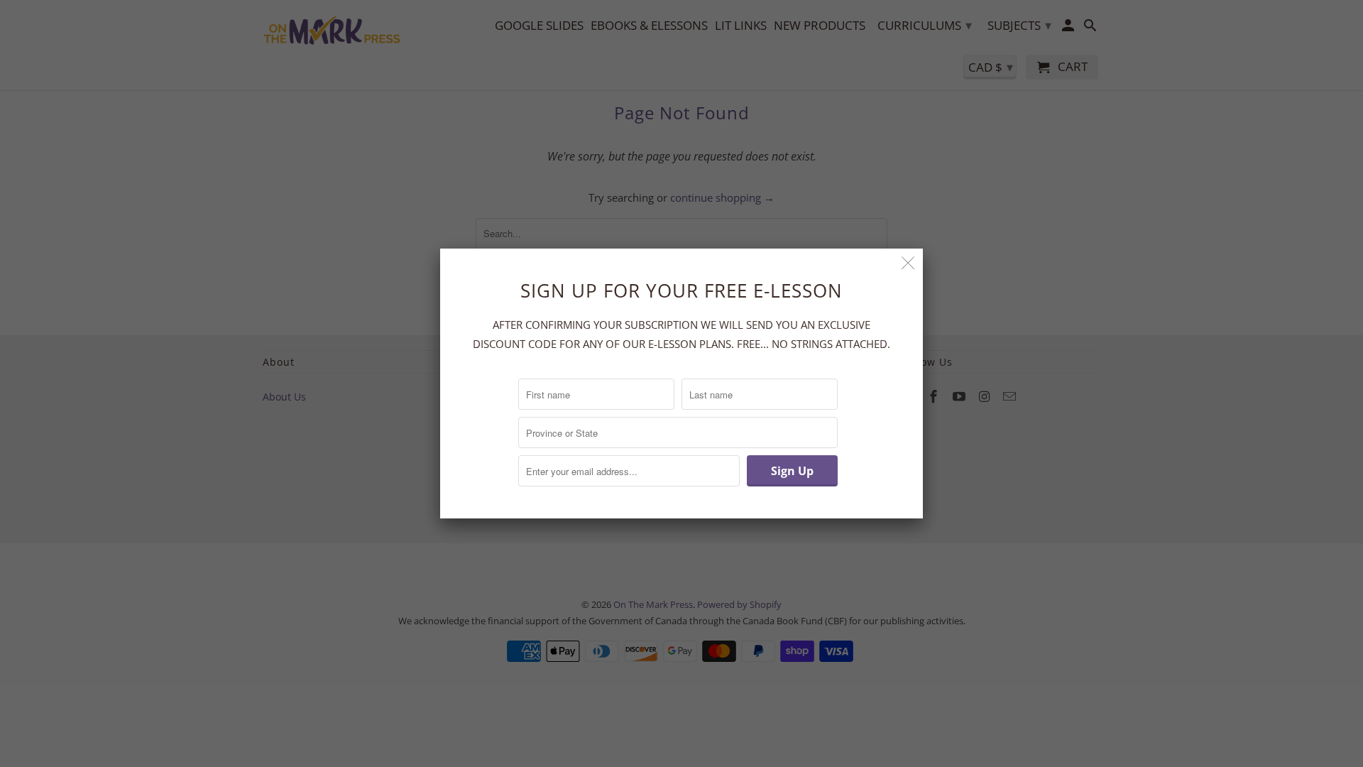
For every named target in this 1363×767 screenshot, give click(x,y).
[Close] (908, 263)
